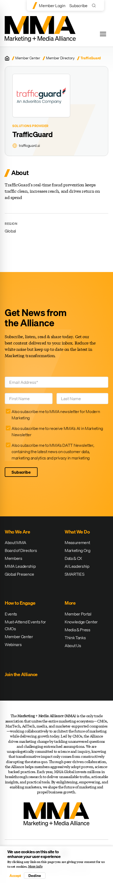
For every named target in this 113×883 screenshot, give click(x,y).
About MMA (15, 542)
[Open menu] (103, 34)
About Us (73, 645)
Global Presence (19, 574)
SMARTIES (74, 574)
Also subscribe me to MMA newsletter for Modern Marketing (56, 414)
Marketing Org (77, 550)
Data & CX (73, 558)
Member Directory (60, 58)
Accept (15, 875)
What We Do (77, 532)
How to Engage (20, 603)
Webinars (13, 644)
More (70, 603)
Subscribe (78, 5)
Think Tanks (75, 637)
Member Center (27, 58)
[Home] (7, 58)
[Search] (95, 5)
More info (35, 866)
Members (13, 558)
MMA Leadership (20, 566)
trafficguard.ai (29, 145)
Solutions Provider (30, 126)
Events (11, 613)
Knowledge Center (81, 621)
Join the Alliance (21, 674)
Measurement (77, 542)
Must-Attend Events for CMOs (25, 625)
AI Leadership (77, 566)
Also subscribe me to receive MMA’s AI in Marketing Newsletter (57, 431)
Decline (34, 876)
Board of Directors (21, 550)
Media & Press (77, 629)
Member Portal (78, 613)
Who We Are (17, 532)
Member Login (52, 5)
